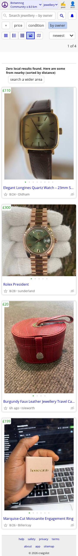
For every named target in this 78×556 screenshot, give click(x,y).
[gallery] (30, 35)
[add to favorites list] (5, 194)
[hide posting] (72, 194)
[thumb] (14, 35)
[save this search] (72, 16)
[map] (39, 35)
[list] (6, 35)
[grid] (22, 35)
